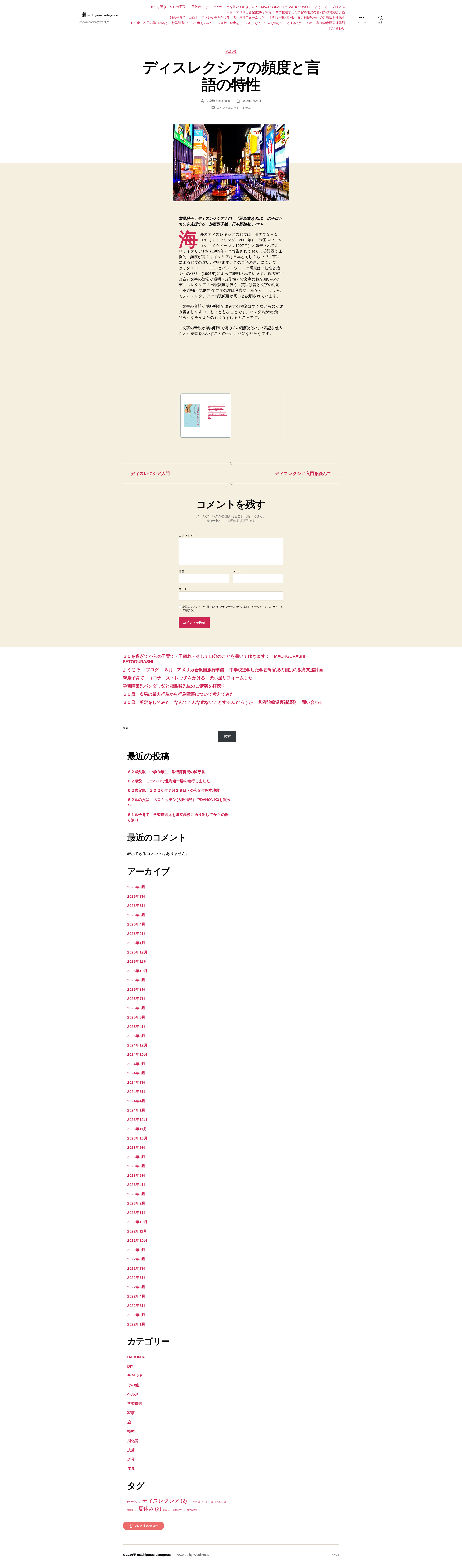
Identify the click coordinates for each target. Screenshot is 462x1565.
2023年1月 (136, 1213)
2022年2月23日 (251, 100)
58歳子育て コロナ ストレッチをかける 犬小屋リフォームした (217, 17)
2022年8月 (136, 1259)
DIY (130, 1366)
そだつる (231, 51)
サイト (183, 588)
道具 (131, 1459)
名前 (181, 571)
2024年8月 (136, 1073)
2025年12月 (137, 952)
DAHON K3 (137, 1357)
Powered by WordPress (192, 1555)
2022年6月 (136, 1278)
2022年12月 (137, 1222)
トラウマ (194, 1502)
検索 (125, 728)
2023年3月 (136, 1194)
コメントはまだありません (234, 107)
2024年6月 (136, 1092)
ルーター (207, 1502)
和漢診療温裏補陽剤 (330, 23)
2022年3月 (136, 1306)
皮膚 (131, 1450)
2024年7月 (136, 1082)
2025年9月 (136, 980)
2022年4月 (136, 1296)
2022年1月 (136, 1324)
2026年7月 (136, 896)
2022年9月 (136, 1250)
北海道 (131, 1510)
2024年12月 (137, 1045)
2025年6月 (136, 1008)
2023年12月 (137, 1119)
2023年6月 (136, 1166)
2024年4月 (136, 1101)
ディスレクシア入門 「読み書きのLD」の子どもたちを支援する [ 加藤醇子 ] (217, 411)
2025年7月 (136, 999)
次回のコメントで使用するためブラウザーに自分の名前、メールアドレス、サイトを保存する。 (232, 608)
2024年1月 (136, 1110)
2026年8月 (136, 887)
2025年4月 (136, 1026)
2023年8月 (136, 1157)
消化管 (132, 1441)
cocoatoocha (223, 100)
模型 (131, 1431)
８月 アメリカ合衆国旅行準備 (249, 12)
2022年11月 (137, 1231)
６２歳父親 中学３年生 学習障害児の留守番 (166, 772)
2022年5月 (136, 1287)
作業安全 (220, 1502)
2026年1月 (136, 943)
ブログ (336, 7)
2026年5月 (136, 915)
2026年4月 (136, 924)
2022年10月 (137, 1240)
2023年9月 (136, 1147)
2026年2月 (136, 933)
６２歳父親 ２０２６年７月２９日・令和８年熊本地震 (173, 790)
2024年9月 (136, 1064)
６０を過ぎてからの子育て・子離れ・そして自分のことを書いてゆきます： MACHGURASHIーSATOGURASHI (230, 7)
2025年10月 (137, 971)
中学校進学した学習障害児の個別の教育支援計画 (310, 12)
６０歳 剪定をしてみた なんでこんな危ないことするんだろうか (264, 23)
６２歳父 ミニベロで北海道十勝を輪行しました (168, 781)
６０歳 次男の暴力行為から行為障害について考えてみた (171, 23)
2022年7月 (136, 1268)
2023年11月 (137, 1129)
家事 (131, 1413)
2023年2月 (136, 1203)
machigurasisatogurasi (154, 1555)
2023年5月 (136, 1175)
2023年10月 (137, 1138)
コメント (186, 535)
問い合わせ (337, 28)
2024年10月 (137, 1054)
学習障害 (134, 1403)
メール (237, 571)
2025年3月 (136, 1036)
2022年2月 (136, 1315)
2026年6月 (136, 905)
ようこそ (321, 7)
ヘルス (133, 1394)
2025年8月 (136, 989)
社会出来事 (178, 1510)
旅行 (166, 1510)
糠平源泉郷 (193, 1510)
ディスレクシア (164, 1501)
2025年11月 (137, 961)
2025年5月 (136, 1017)
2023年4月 (136, 1185)
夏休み (149, 1509)
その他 (133, 1385)
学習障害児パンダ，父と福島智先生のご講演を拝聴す (307, 17)
